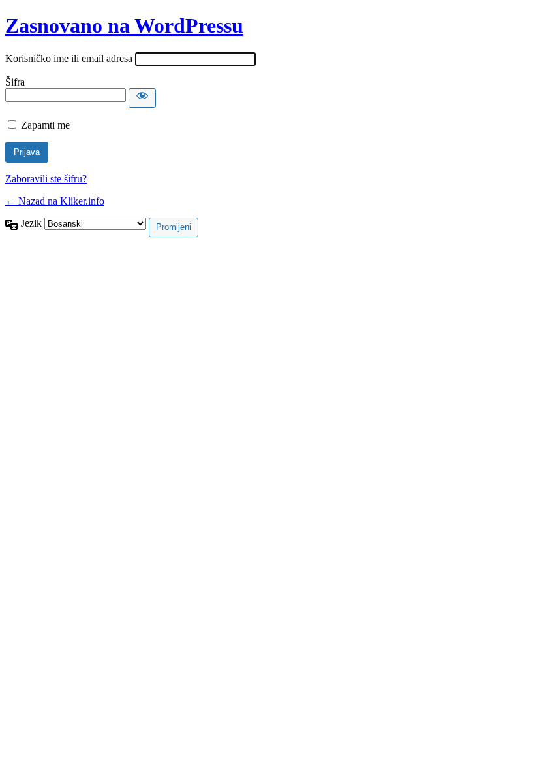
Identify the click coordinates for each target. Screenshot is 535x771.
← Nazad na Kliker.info (54, 200)
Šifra (15, 82)
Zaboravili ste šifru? (46, 178)
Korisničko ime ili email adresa (68, 58)
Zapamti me (45, 125)
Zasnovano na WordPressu (124, 25)
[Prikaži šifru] (142, 98)
